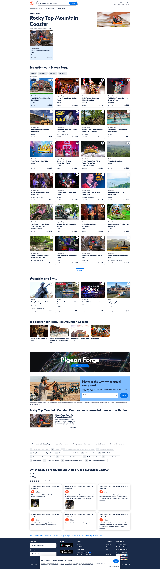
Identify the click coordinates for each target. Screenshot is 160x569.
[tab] (41, 444)
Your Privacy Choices (82, 552)
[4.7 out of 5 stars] (35, 481)
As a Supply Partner (121, 544)
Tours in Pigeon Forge (78, 535)
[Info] (49, 28)
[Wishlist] (114, 2)
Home (31, 535)
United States (39, 535)
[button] (41, 45)
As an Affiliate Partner (122, 549)
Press (107, 552)
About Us (108, 544)
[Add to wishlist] (51, 32)
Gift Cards (108, 554)
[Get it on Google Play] (66, 545)
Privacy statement (34, 404)
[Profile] (127, 2)
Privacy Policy (80, 549)
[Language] (121, 2)
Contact (79, 544)
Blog (107, 549)
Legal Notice (80, 546)
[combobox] (53, 3)
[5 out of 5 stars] (45, 488)
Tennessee (48, 535)
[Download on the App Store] (66, 552)
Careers (108, 546)
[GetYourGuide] (32, 3)
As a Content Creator (121, 546)
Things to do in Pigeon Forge (61, 535)
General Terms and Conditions (84, 554)
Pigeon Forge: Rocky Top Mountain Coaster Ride (45, 486)
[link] (41, 45)
